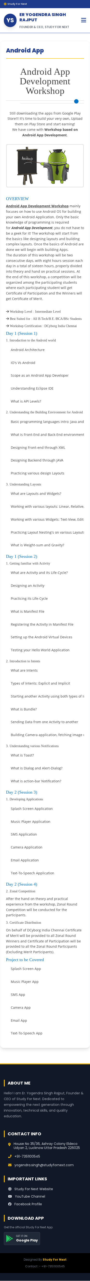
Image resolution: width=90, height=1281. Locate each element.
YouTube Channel (29, 1196)
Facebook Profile (27, 1204)
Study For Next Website (33, 1189)
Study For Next (54, 1260)
